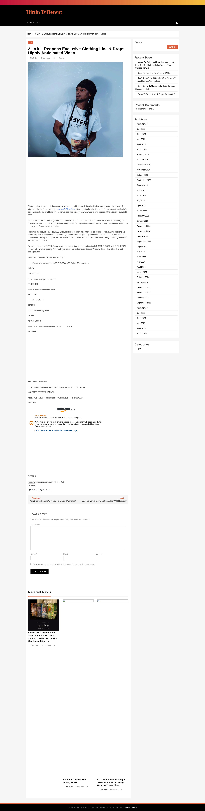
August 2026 (142, 124)
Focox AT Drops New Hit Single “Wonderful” (156, 94)
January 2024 (142, 282)
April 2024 (141, 267)
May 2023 (141, 323)
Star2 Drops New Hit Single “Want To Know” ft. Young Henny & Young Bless (111, 782)
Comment (35, 525)
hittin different (44, 12)
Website (99, 554)
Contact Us (33, 23)
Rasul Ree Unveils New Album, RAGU (153, 73)
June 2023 (141, 318)
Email (66, 554)
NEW (30, 43)
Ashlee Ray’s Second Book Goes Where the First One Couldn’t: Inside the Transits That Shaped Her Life (155, 65)
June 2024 (141, 257)
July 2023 (141, 313)
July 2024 (141, 252)
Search (138, 42)
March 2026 (142, 149)
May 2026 (141, 139)
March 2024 (142, 272)
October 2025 (142, 175)
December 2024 (143, 226)
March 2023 (142, 333)
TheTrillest (34, 58)
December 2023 (143, 287)
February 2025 (143, 216)
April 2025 (141, 206)
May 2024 (141, 262)
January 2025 (142, 221)
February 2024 (143, 277)
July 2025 (141, 190)
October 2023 (142, 298)
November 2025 (143, 170)
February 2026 (143, 154)
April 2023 (141, 328)
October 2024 (142, 236)
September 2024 (144, 241)
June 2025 (141, 195)
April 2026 (141, 144)
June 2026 (141, 134)
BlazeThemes (131, 807)
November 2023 (143, 292)
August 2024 (142, 246)
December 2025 (143, 165)
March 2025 (142, 211)
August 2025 (142, 185)
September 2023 (144, 303)
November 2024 (143, 231)
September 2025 (144, 180)
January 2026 (142, 159)
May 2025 (141, 200)
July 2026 (141, 129)
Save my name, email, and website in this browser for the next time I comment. (63, 564)
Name (33, 554)
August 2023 (142, 308)
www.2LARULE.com (67, 209)
